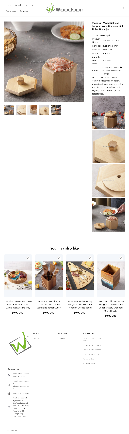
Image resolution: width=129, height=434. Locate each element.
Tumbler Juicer (89, 363)
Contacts (24, 11)
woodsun (15, 430)
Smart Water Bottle (91, 354)
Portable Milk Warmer (92, 350)
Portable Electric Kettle (92, 345)
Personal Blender (90, 359)
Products (36, 338)
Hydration (29, 5)
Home (8, 5)
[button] (122, 8)
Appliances (11, 11)
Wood (18, 5)
